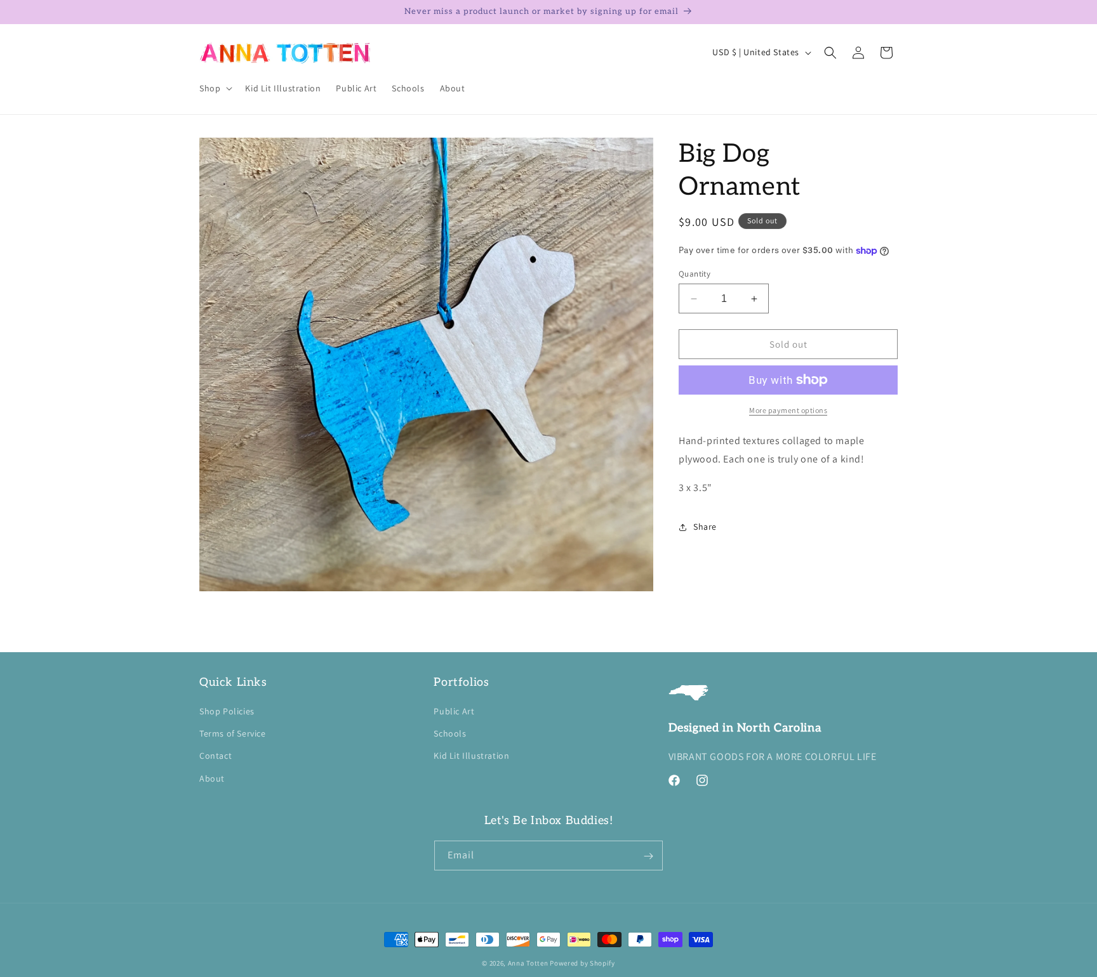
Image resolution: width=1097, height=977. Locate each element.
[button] (214, 88)
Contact (215, 756)
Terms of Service (232, 734)
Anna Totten (528, 963)
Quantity (694, 273)
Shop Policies (227, 711)
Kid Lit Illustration (471, 756)
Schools (450, 734)
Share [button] (705, 526)
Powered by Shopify (582, 963)
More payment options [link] (788, 410)
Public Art (454, 711)
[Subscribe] (648, 856)
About (212, 778)
